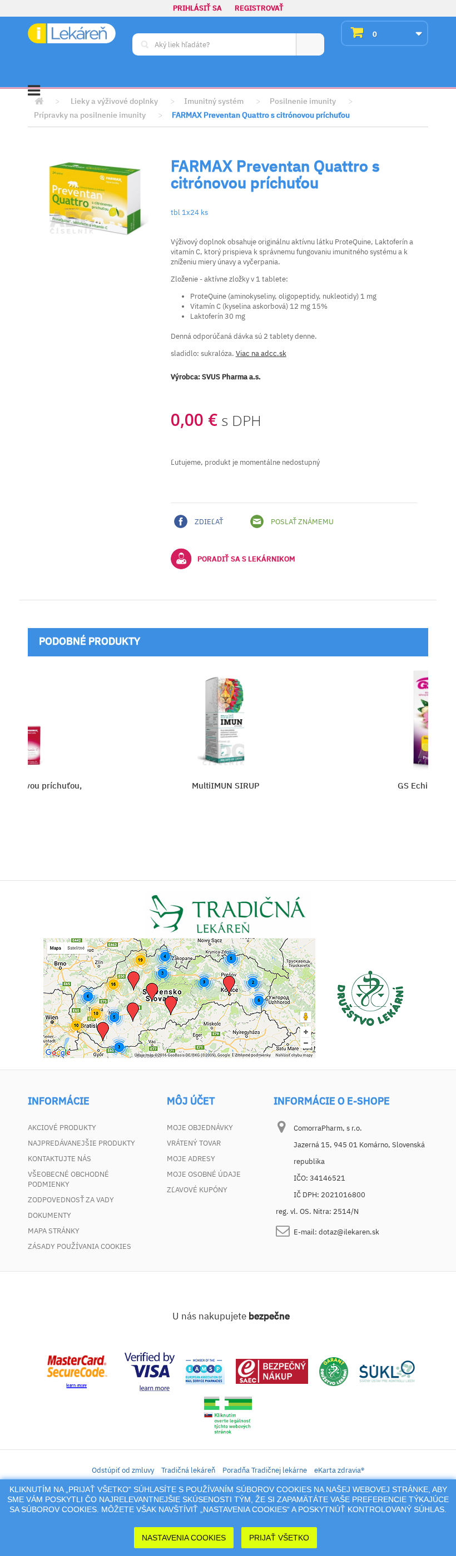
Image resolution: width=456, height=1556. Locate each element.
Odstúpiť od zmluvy (123, 1470)
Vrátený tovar (194, 1143)
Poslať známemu (301, 521)
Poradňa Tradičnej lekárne (264, 1470)
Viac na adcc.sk (261, 353)
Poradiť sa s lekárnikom (246, 559)
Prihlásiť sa (197, 8)
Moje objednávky (200, 1127)
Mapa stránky (54, 1231)
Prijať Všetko (279, 1537)
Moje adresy (191, 1158)
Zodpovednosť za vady (71, 1199)
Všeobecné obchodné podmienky (68, 1179)
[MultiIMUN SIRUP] (225, 720)
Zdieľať (208, 521)
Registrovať (259, 8)
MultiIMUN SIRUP (225, 785)
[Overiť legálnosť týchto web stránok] (228, 1415)
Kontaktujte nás (59, 1158)
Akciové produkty (62, 1127)
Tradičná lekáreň (188, 1470)
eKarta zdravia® (339, 1470)
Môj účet (191, 1101)
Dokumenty (49, 1215)
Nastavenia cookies (184, 1537)
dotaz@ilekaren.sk (349, 1232)
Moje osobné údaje (204, 1174)
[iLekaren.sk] (72, 33)
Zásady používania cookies (79, 1246)
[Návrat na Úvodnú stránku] (38, 101)
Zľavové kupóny (197, 1189)
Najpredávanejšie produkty (81, 1143)
